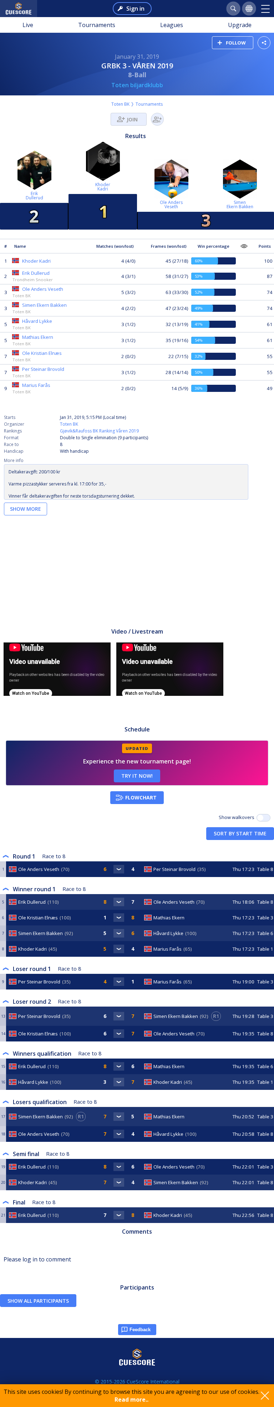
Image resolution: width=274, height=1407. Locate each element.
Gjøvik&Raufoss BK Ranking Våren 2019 (99, 431)
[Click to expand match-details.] (118, 869)
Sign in (135, 8)
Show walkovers (238, 817)
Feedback (140, 1329)
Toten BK (120, 104)
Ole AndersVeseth (171, 204)
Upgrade (240, 25)
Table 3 (265, 917)
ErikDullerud (34, 195)
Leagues (171, 25)
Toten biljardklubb (137, 85)
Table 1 (265, 949)
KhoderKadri (102, 187)
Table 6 (265, 933)
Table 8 (265, 869)
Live (27, 25)
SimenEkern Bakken (240, 204)
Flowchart (141, 797)
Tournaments (96, 25)
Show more (25, 508)
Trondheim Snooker (32, 279)
